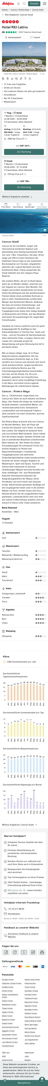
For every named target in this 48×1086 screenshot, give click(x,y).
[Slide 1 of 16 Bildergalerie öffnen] (24, 57)
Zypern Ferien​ (8, 1012)
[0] (24, 4)
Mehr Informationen (24, 1076)
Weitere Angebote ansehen (15, 197)
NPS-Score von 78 (16, 890)
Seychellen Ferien (9, 1035)
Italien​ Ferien (7, 1001)
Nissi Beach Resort (32, 1017)
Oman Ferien (30, 987)
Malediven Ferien (9, 1005)
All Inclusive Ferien (10, 1038)
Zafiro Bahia (30, 1043)
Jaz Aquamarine (31, 1040)
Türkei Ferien (7, 1008)
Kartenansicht (14, 37)
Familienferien (8, 1046)
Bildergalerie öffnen (43, 68)
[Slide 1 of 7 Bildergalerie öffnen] (24, 221)
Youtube (24, 952)
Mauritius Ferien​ (31, 1002)
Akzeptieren (24, 1083)
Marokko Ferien (31, 1010)
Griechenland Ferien (10, 1027)
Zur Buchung (24, 152)
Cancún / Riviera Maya (20, 10)
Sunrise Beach (31, 1028)
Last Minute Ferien (10, 1042)
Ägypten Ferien (8, 1031)
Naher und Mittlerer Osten (10, 996)
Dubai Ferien (7, 1023)
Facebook (6, 952)
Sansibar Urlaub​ (31, 991)
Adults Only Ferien (32, 980)
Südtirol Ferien (31, 1013)
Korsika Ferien (31, 995)
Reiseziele (8, 974)
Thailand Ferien (31, 998)
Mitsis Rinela (30, 1032)
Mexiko (5, 10)
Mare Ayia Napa (31, 1025)
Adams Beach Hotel (33, 1021)
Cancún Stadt (38, 10)
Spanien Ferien (31, 1006)
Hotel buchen (30, 983)
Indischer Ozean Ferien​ (11, 983)
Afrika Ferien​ (7, 991)
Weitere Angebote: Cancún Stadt (18, 825)
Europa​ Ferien (8, 980)
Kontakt (34, 4)
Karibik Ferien (7, 987)
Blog (33, 952)
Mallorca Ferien (8, 1020)
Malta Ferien (7, 1016)
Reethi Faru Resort (32, 1036)
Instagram (15, 952)
